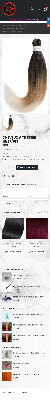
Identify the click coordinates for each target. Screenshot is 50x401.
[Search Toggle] (32, 9)
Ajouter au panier (28, 167)
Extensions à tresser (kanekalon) (20, 156)
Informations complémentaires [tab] (21, 185)
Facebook (4, 176)
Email (13, 176)
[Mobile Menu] (38, 9)
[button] (38, 212)
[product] (13, 228)
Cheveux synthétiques (30, 159)
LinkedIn (9, 176)
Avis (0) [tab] (9, 203)
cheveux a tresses (16, 159)
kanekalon (41, 159)
